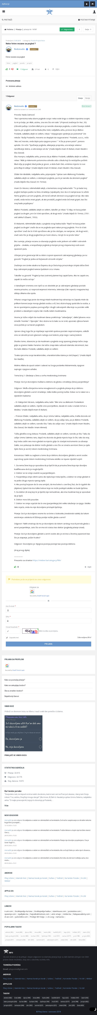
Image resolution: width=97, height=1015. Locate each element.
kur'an (24, 936)
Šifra (8, 617)
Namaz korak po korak (37, 878)
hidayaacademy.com (81, 914)
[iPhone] (86, 3)
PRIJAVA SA (34, 587)
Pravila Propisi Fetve (38, 41)
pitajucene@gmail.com (15, 969)
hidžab (76, 932)
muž (56, 936)
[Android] (92, 3)
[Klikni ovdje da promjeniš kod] (30, 631)
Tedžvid (59, 878)
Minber (7, 881)
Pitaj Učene (9, 878)
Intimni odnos (15, 86)
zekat (64, 940)
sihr (31, 940)
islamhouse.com (59, 911)
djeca (28, 932)
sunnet (40, 940)
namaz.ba (60, 917)
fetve (8, 63)
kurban (35, 936)
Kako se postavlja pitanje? (15, 680)
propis (86, 936)
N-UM (83, 878)
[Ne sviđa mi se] (12, 69)
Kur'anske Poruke (72, 878)
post (76, 936)
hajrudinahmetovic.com (39, 914)
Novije (87, 98)
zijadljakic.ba (23, 914)
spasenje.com (10, 914)
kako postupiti (11, 936)
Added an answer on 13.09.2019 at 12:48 (27, 109)
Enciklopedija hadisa (42, 911)
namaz (66, 936)
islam (86, 932)
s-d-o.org (50, 917)
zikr (73, 940)
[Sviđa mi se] (7, 69)
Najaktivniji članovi (12, 696)
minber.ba (67, 914)
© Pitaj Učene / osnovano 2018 (48, 1012)
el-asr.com (9, 917)
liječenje (46, 936)
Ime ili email (11, 606)
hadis (47, 932)
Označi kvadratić (12, 627)
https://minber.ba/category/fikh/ (47, 560)
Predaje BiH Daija (37, 917)
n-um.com (9, 911)
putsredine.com (21, 917)
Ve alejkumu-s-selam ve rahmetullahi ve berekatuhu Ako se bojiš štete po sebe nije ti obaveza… (57, 850)
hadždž (57, 932)
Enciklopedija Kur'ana (23, 911)
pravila (22, 63)
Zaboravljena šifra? (84, 637)
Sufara (51, 878)
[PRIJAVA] (94, 12)
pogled (15, 63)
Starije (80, 98)
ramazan (20, 940)
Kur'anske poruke (13, 791)
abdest (9, 932)
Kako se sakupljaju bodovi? (15, 685)
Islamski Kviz (21, 878)
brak (19, 932)
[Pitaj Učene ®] (51, 12)
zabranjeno (52, 940)
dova (37, 932)
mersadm (8, 820)
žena (82, 940)
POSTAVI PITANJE (87, 19)
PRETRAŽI (8, 19)
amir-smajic (56, 914)
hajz (67, 932)
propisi (29, 63)
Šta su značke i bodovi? (14, 691)
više (6, 806)
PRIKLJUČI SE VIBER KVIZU (16, 755)
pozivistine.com (74, 911)
